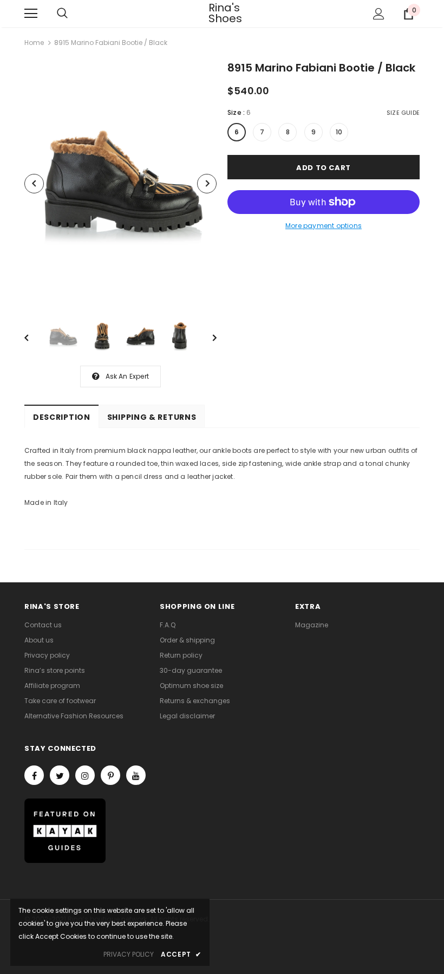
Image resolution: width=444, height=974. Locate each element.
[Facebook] (34, 775)
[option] (120, 184)
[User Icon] (378, 14)
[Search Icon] (62, 13)
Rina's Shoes (222, 13)
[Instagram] (85, 775)
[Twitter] (59, 775)
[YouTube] (136, 775)
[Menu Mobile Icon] (30, 13)
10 (339, 132)
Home (34, 42)
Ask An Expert (127, 376)
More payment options (323, 225)
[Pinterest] (110, 775)
